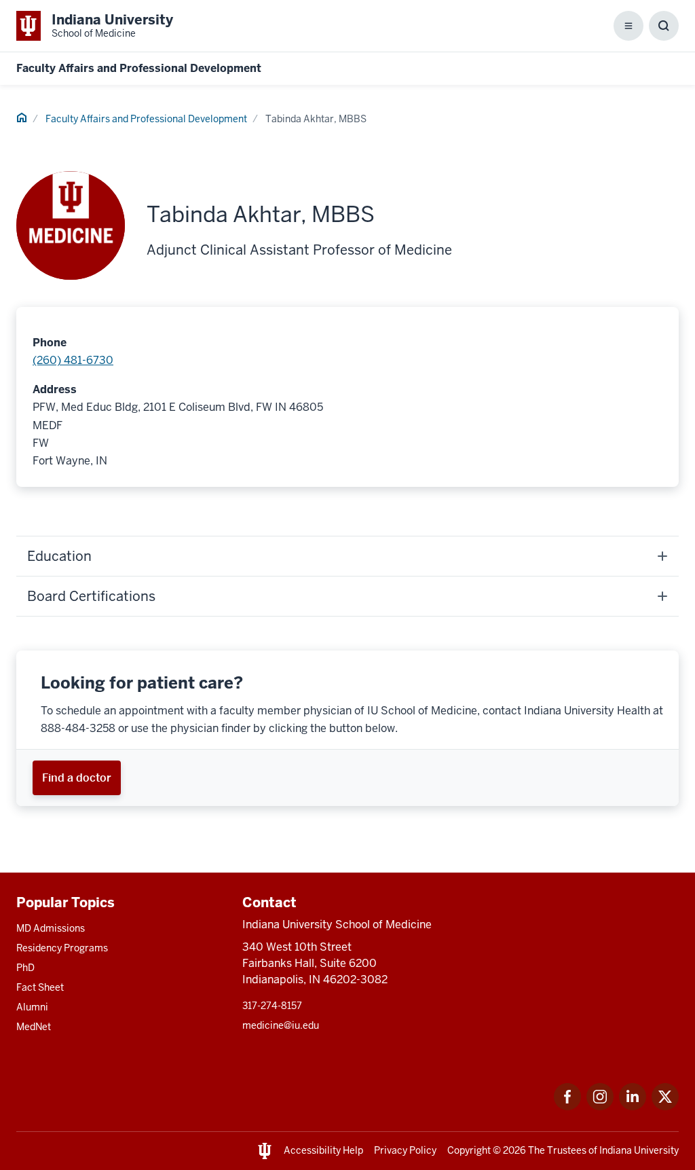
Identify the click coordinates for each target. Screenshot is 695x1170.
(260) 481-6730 (73, 360)
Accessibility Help (323, 1150)
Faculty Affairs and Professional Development (138, 68)
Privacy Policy (405, 1150)
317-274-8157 (272, 1006)
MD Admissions (50, 928)
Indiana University (639, 1150)
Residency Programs (62, 948)
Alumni (32, 1007)
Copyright (469, 1150)
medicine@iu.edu (280, 1025)
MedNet (33, 1027)
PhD (25, 968)
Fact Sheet (40, 987)
